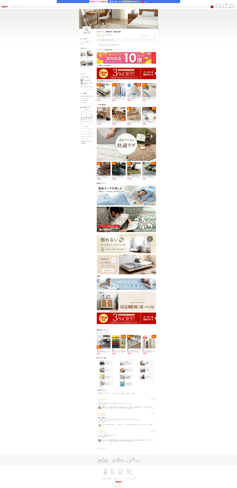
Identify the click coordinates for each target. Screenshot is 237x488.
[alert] (126, 40)
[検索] (212, 7)
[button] (233, 4)
